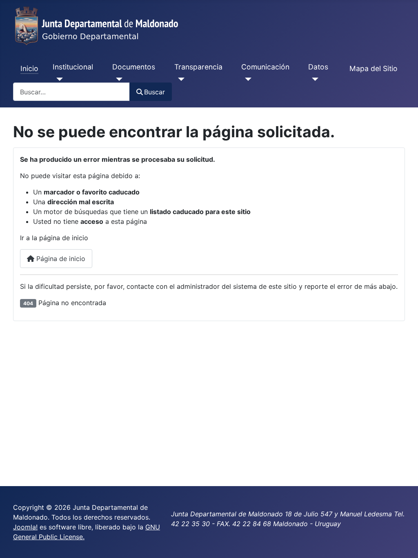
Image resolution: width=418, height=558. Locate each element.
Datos (318, 66)
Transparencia (198, 66)
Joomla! (25, 527)
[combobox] (71, 92)
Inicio (29, 68)
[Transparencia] (179, 79)
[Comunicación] (246, 79)
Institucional (73, 66)
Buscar (154, 92)
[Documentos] (117, 79)
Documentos (133, 66)
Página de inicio (59, 258)
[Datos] (313, 79)
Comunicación (265, 66)
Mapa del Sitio (373, 68)
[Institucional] (58, 79)
